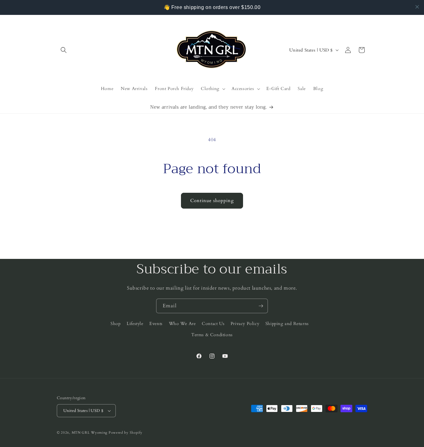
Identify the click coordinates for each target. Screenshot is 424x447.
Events (156, 324)
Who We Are (182, 324)
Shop (115, 324)
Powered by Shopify (125, 432)
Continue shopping (212, 200)
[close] (417, 6)
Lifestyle (135, 324)
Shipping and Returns (287, 324)
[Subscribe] (261, 306)
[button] (63, 50)
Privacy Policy (245, 324)
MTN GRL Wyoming (90, 432)
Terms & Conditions (212, 335)
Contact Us (213, 324)
